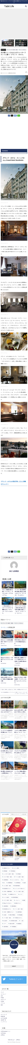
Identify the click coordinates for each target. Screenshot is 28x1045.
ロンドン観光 (16, 868)
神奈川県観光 (12, 914)
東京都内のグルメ (7, 888)
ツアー (5, 923)
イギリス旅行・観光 (8, 900)
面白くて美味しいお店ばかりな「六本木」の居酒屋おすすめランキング (14, 689)
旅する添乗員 (14, 571)
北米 (2, 995)
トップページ (4, 1021)
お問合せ (3, 1034)
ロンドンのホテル (15, 879)
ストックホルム (23, 49)
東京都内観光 (17, 885)
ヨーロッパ (3, 49)
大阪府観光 (6, 906)
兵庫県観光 (18, 882)
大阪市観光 (6, 926)
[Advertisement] (14, 24)
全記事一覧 (3, 1019)
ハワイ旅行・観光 (7, 917)
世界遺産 (5, 871)
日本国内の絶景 (14, 920)
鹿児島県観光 (15, 897)
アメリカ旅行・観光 (19, 876)
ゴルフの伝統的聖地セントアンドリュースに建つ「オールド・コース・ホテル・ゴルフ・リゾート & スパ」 (14, 693)
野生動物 (20, 914)
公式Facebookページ (5, 1031)
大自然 (5, 914)
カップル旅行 (6, 897)
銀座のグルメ (18, 903)
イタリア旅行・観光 (8, 876)
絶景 (25, 882)
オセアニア (3, 999)
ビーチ (21, 894)
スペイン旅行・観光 (18, 909)
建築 (24, 900)
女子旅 (5, 894)
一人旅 (21, 920)
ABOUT (14, 966)
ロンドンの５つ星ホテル (19, 888)
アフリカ (3, 1003)
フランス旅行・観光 (19, 891)
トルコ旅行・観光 (7, 885)
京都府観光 (6, 879)
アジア (2, 992)
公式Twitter (3, 1033)
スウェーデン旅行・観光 (13, 49)
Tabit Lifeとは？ (11, 1039)
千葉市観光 (13, 871)
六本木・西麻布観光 (8, 891)
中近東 (2, 1001)
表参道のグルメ (7, 868)
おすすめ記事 (4, 1018)
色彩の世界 (12, 923)
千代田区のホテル (18, 917)
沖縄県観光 (10, 882)
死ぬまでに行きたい (8, 903)
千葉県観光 (14, 926)
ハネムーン (17, 900)
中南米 (2, 997)
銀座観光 (19, 923)
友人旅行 (5, 920)
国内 (2, 1004)
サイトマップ (4, 1014)
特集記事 (3, 1016)
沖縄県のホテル (13, 894)
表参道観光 (14, 906)
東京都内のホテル (7, 909)
